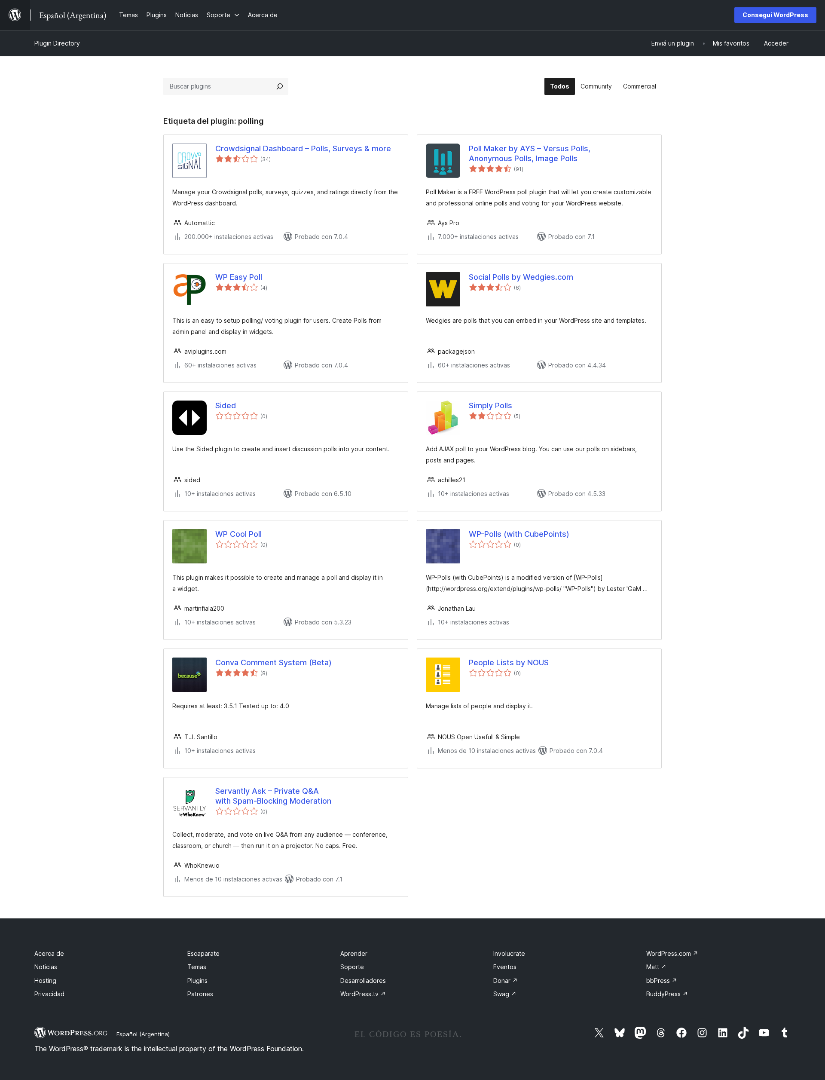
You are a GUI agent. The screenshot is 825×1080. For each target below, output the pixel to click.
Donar (505, 980)
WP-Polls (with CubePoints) (519, 533)
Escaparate (203, 953)
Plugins (197, 980)
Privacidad (49, 993)
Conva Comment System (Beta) (273, 662)
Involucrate (509, 953)
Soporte (352, 966)
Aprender (353, 953)
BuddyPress (667, 993)
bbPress (661, 980)
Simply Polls (490, 405)
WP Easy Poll (238, 276)
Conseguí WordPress (775, 14)
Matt (656, 966)
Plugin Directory (57, 43)
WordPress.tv (363, 993)
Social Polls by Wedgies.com (521, 276)
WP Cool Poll (238, 533)
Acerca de (49, 953)
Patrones (200, 993)
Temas (196, 966)
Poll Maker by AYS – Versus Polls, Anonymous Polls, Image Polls (529, 153)
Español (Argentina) (143, 1034)
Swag (504, 993)
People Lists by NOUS (509, 662)
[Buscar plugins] (279, 86)
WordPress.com (672, 953)
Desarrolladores (363, 980)
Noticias (45, 966)
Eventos (504, 966)
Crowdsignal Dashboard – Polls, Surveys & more (303, 148)
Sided (225, 405)
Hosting (45, 980)
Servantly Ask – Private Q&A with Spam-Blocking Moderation (273, 795)
